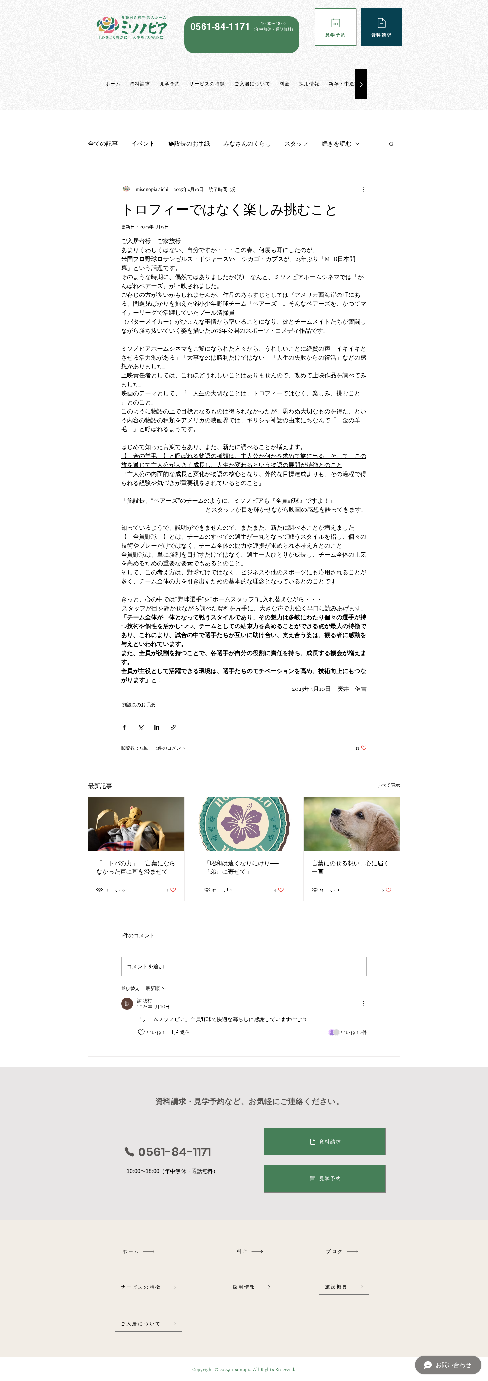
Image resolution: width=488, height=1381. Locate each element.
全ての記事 (103, 143)
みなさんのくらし (247, 143)
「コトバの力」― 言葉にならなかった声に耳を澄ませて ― (135, 867)
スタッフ (296, 143)
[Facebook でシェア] (124, 727)
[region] (241, 34)
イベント (143, 143)
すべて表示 (388, 785)
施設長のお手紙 (189, 143)
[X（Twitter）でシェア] (140, 727)
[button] (391, 143)
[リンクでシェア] (173, 727)
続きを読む (337, 143)
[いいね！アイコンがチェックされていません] (141, 1032)
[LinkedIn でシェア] (157, 727)
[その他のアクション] (363, 189)
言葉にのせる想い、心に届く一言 (350, 867)
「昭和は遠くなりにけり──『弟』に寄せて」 (241, 867)
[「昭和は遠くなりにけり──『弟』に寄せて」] (244, 824)
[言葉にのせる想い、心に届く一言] (352, 824)
